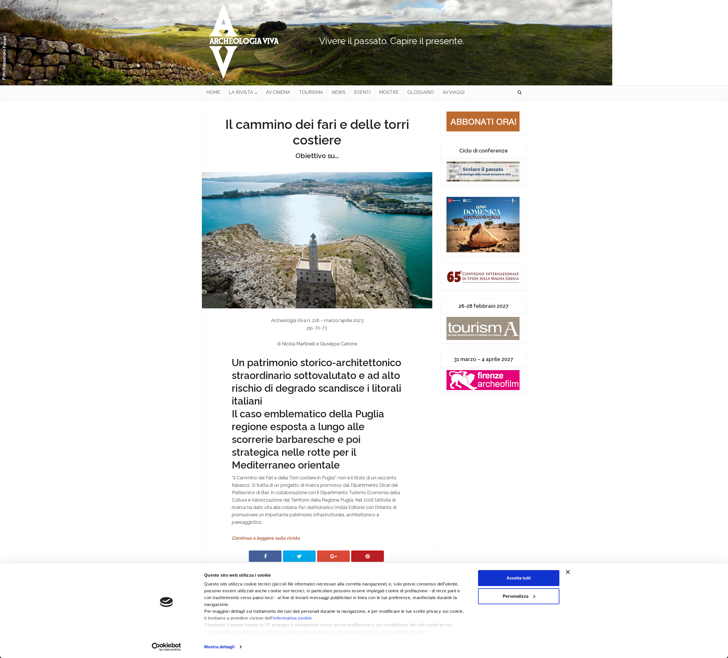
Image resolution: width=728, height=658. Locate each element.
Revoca (418, 631)
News (339, 92)
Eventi (362, 92)
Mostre (389, 92)
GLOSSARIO (420, 92)
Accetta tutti (518, 578)
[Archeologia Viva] (242, 41)
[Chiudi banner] (579, 572)
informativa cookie (292, 618)
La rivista (241, 92)
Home (213, 92)
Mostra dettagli (219, 646)
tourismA (311, 92)
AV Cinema (278, 92)
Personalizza (515, 596)
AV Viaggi (453, 92)
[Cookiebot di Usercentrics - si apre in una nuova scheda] (166, 647)
